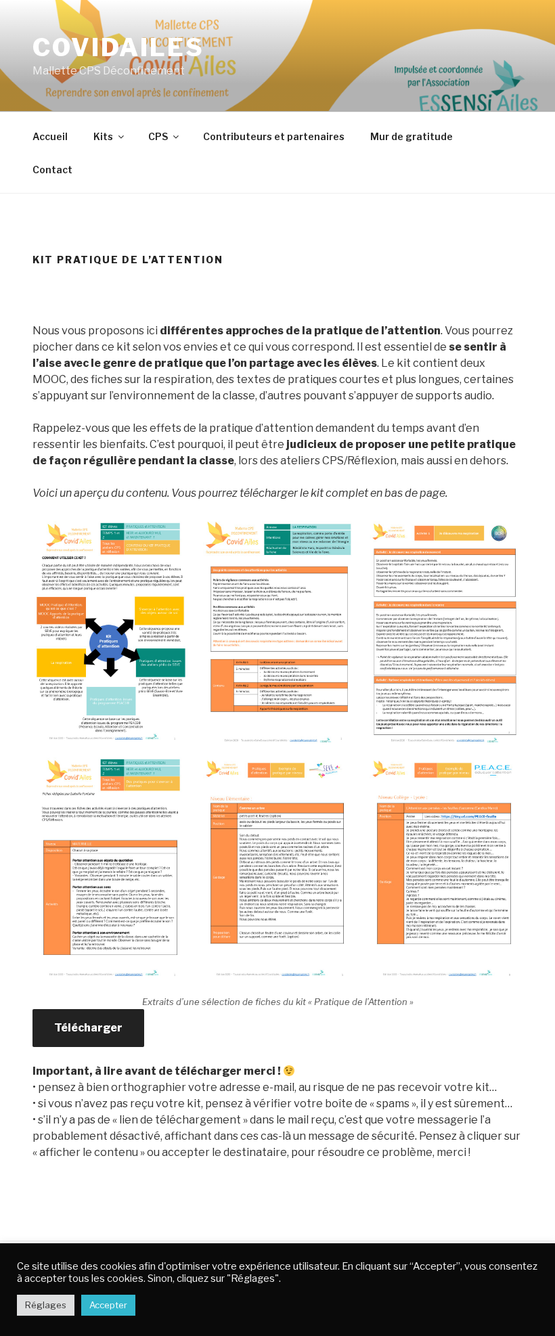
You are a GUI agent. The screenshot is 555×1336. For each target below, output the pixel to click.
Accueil (50, 136)
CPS (158, 136)
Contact (52, 169)
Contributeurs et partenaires (274, 136)
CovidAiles (118, 47)
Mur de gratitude (411, 136)
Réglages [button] (45, 1304)
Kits (103, 136)
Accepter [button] (108, 1304)
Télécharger (88, 1027)
